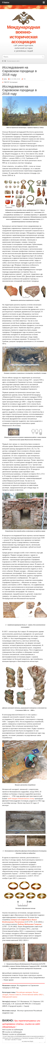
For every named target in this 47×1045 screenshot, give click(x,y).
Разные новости (15, 994)
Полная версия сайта (13, 61)
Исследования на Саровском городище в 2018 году (19, 71)
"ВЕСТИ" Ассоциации (10, 82)
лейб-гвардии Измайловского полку (21, 798)
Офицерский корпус (9, 997)
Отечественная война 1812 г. (33, 994)
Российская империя (24, 992)
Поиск (43, 57)
